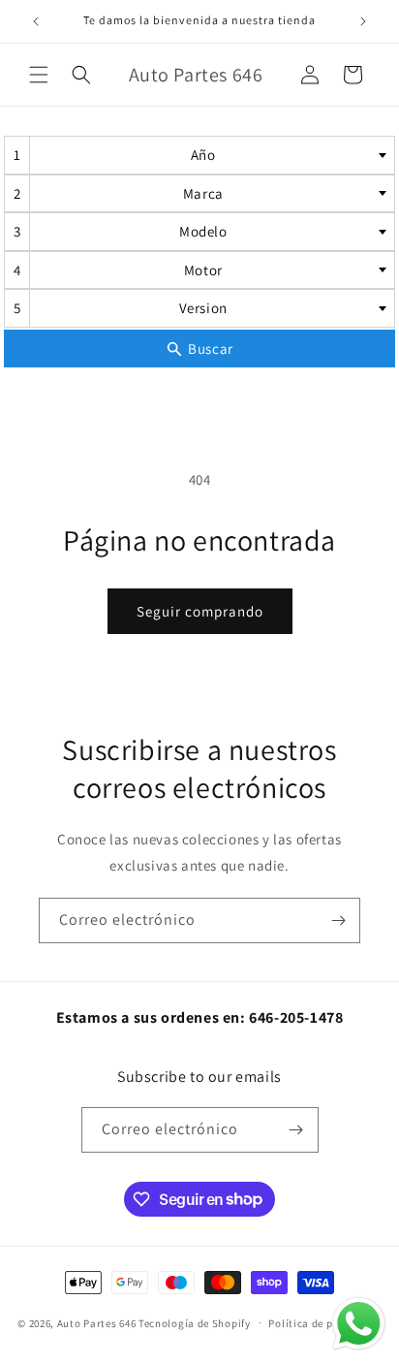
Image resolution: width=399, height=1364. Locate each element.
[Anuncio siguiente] (363, 21)
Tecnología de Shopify (194, 1322)
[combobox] (199, 155)
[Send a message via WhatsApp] (358, 1323)
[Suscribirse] (338, 920)
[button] (38, 74)
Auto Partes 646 (97, 1322)
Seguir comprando (200, 611)
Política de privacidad (324, 1323)
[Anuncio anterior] (36, 21)
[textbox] (209, 155)
